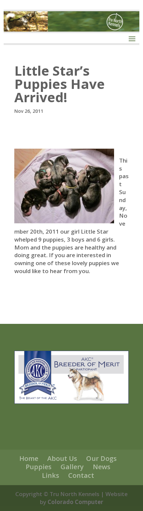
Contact (81, 475)
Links (50, 475)
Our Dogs (101, 458)
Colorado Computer (75, 502)
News (101, 466)
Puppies (39, 466)
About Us (62, 458)
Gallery (72, 466)
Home (28, 458)
